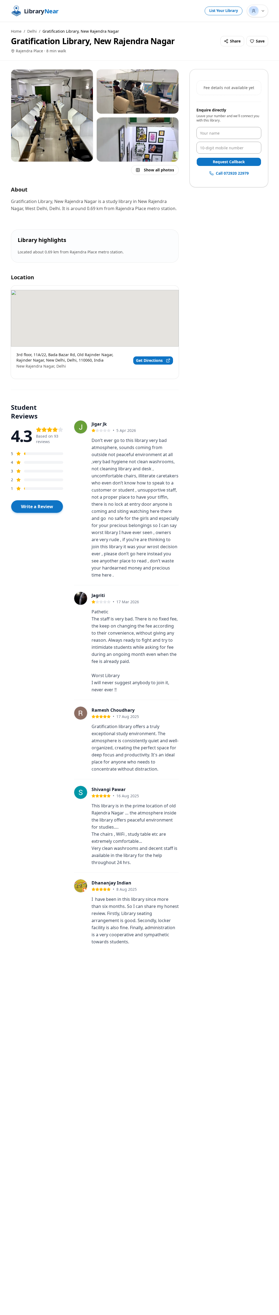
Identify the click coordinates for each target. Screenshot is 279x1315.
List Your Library (223, 10)
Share (235, 41)
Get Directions (149, 360)
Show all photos (159, 169)
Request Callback (229, 161)
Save (260, 41)
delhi (32, 31)
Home (16, 31)
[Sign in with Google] (257, 11)
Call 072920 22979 (232, 173)
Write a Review (37, 507)
